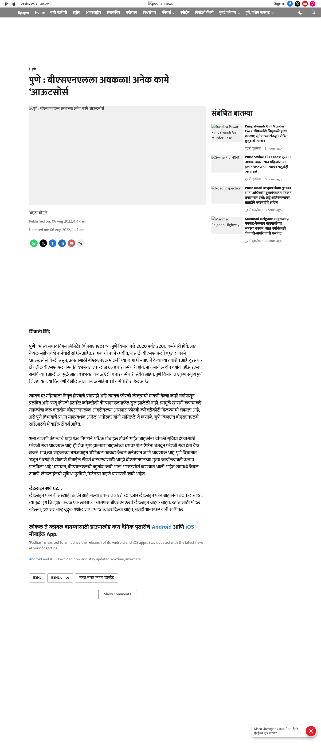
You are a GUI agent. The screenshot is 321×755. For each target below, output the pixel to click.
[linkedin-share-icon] (62, 246)
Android (162, 527)
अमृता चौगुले (38, 212)
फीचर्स (166, 12)
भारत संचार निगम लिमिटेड (96, 577)
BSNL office (60, 577)
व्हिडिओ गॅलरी (204, 12)
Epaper (23, 12)
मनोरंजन (131, 12)
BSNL (37, 577)
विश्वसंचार (149, 12)
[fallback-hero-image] (227, 133)
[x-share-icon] (43, 246)
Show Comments (117, 594)
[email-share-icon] (71, 246)
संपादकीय (113, 12)
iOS (189, 527)
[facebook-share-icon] (52, 246)
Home (40, 12)
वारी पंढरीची (58, 12)
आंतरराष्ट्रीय (93, 12)
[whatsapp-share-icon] (34, 246)
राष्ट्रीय (76, 12)
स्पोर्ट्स (184, 12)
